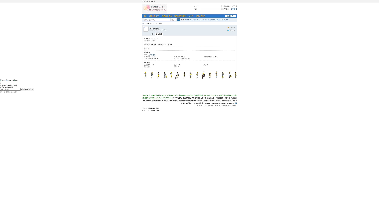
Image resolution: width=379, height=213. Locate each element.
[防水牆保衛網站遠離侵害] (236, 103)
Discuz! (152, 108)
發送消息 (232, 30)
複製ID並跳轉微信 (27, 89)
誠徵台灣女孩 (201, 16)
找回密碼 (234, 6)
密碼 (195, 9)
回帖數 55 (161, 44)
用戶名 (196, 6)
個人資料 (159, 34)
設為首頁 (145, 1)
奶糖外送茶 (197, 20)
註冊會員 (152, 55)
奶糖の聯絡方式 (154, 16)
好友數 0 (153, 44)
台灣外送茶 (189, 20)
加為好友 (232, 27)
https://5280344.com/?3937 (158, 30)
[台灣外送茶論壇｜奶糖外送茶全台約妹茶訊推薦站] (154, 13)
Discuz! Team (155, 110)
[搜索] (178, 20)
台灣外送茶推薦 (215, 20)
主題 (152, 34)
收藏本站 (152, 1)
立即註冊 (234, 9)
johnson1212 (150, 23)
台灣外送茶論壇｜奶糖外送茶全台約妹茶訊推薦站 (143, 23)
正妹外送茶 (205, 20)
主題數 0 (169, 44)
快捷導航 (230, 16)
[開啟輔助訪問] (236, 1)
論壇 (145, 16)
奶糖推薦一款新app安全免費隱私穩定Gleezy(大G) (177, 16)
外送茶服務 (224, 20)
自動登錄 (227, 6)
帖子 (172, 20)
